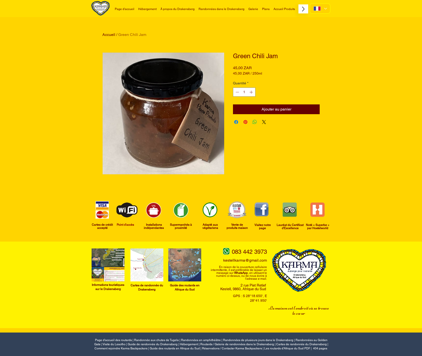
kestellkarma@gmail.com (245, 260)
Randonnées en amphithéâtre (201, 340)
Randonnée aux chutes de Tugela (156, 340)
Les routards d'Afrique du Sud (284, 348)
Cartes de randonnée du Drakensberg (301, 344)
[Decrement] (237, 92)
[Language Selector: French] (320, 8)
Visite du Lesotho (114, 344)
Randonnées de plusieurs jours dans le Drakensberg (258, 340)
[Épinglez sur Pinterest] (245, 122)
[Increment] (252, 92)
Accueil (108, 34)
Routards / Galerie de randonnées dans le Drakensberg (237, 344)
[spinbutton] (244, 92)
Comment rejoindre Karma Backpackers (121, 348)
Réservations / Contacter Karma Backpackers (232, 348)
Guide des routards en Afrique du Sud (175, 348)
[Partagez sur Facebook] (236, 122)
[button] (221, 8)
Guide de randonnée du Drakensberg (153, 344)
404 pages (320, 348)
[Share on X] (264, 122)
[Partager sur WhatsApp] (255, 122)
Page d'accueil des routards (113, 340)
